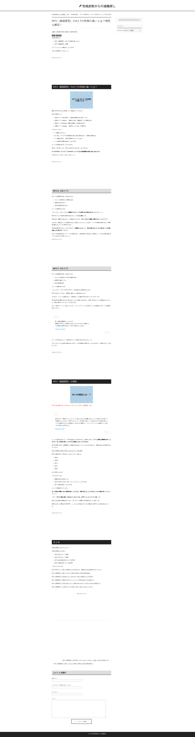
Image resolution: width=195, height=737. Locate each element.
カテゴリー (120, 30)
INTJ (54, 35)
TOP (61, 14)
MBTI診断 (59, 35)
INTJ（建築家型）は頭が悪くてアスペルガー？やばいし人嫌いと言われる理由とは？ (86, 660)
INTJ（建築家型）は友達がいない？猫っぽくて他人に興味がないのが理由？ (72, 576)
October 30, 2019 (60, 428)
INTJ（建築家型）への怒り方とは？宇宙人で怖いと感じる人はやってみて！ (72, 586)
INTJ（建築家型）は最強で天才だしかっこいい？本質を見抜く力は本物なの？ (73, 580)
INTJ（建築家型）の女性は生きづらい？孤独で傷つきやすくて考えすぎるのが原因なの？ (76, 583)
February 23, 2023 (60, 329)
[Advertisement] (81, 69)
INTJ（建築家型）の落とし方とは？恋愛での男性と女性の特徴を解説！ (71, 573)
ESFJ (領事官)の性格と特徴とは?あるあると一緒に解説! (67, 450)
